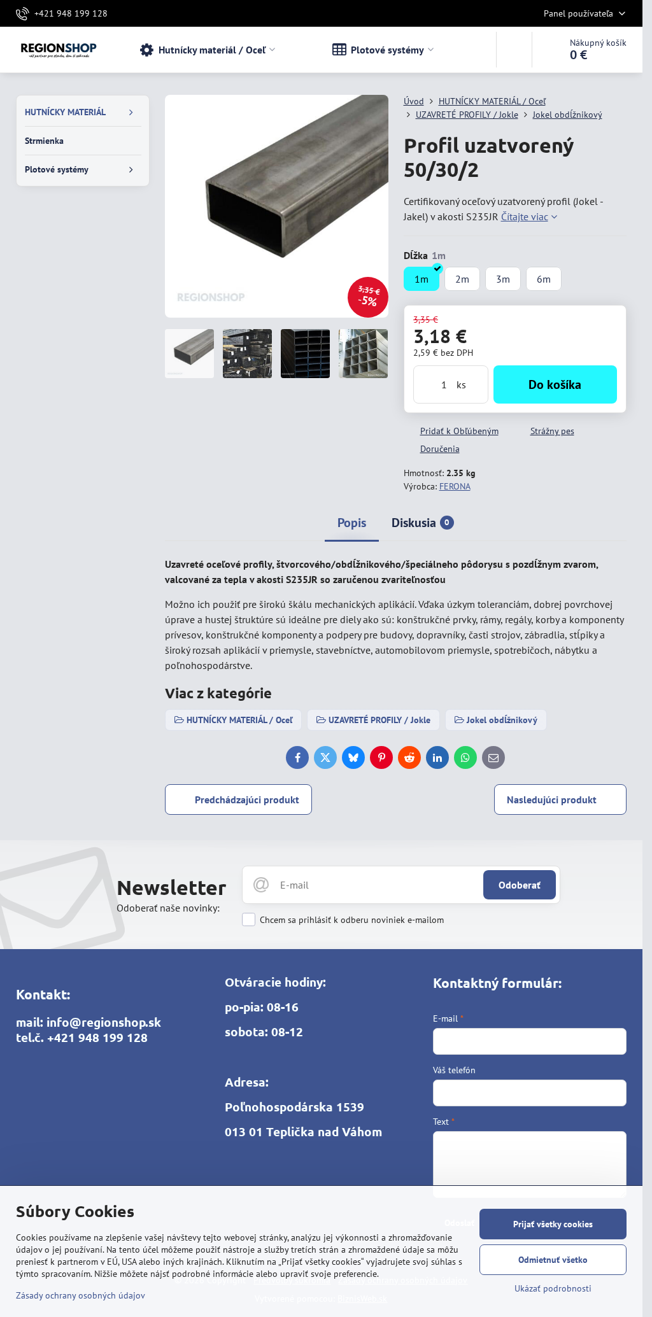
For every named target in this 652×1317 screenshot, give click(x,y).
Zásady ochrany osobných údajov (80, 1295)
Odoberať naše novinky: (168, 907)
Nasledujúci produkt (552, 799)
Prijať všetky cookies (553, 1224)
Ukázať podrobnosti (553, 1288)
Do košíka (554, 384)
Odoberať (520, 884)
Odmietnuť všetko (553, 1259)
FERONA (455, 486)
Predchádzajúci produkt (247, 799)
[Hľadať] (514, 49)
